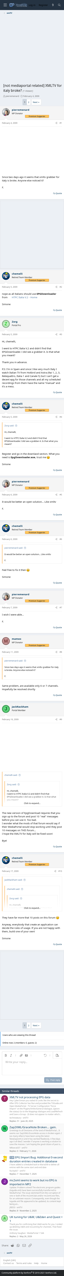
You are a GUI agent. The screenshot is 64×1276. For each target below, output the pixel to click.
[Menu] (5, 5)
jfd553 (12, 1207)
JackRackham (20, 706)
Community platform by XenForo (29, 1272)
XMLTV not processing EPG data (30, 1097)
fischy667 (14, 1170)
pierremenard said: (13, 547)
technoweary (15, 1117)
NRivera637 (15, 1147)
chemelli (17, 273)
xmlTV (25, 1117)
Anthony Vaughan (18, 1233)
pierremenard (12, 96)
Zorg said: (9, 425)
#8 (61, 652)
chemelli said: (10, 775)
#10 (60, 871)
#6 (61, 539)
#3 (61, 334)
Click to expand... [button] (32, 803)
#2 (61, 287)
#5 (61, 494)
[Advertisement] (32, 49)
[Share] (56, 123)
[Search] (59, 5)
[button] (5, 1055)
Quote (59, 193)
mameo (16, 638)
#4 (61, 417)
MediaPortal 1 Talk (35, 1233)
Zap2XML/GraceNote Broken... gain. (33, 1127)
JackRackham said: (13, 879)
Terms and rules (24, 1263)
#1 (61, 123)
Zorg (15, 321)
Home (44, 1263)
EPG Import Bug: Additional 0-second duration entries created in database (36, 1159)
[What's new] (53, 5)
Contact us (8, 1263)
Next (35, 102)
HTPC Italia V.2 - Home (24, 297)
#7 (61, 607)
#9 (61, 719)
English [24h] (9, 1260)
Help (36, 1263)
